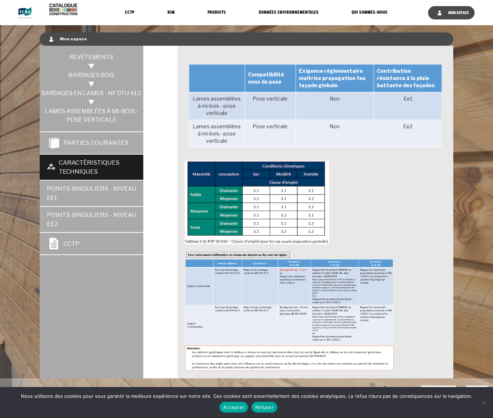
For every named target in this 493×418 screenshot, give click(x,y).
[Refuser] (484, 402)
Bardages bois (91, 75)
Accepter (233, 407)
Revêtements (91, 57)
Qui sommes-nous (370, 12)
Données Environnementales (289, 12)
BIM (171, 12)
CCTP (129, 12)
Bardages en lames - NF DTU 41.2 (91, 93)
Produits (217, 12)
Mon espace (458, 12)
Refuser (264, 407)
